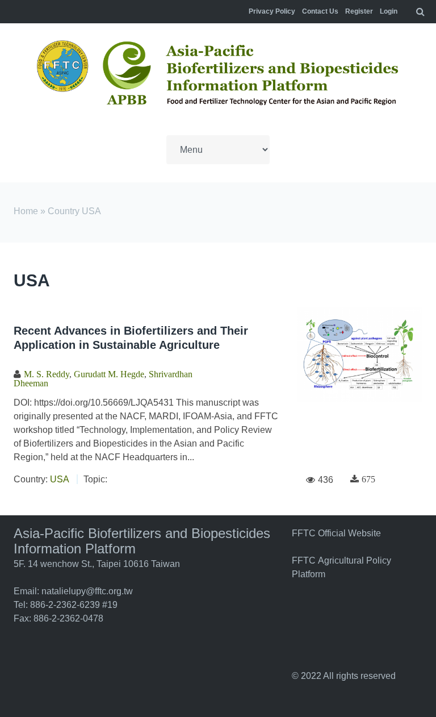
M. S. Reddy (46, 373)
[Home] (218, 74)
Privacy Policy (272, 11)
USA (59, 479)
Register (359, 11)
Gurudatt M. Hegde (109, 373)
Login (388, 11)
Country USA (74, 211)
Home (26, 211)
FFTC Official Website (336, 533)
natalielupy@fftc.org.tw (87, 591)
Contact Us (320, 11)
